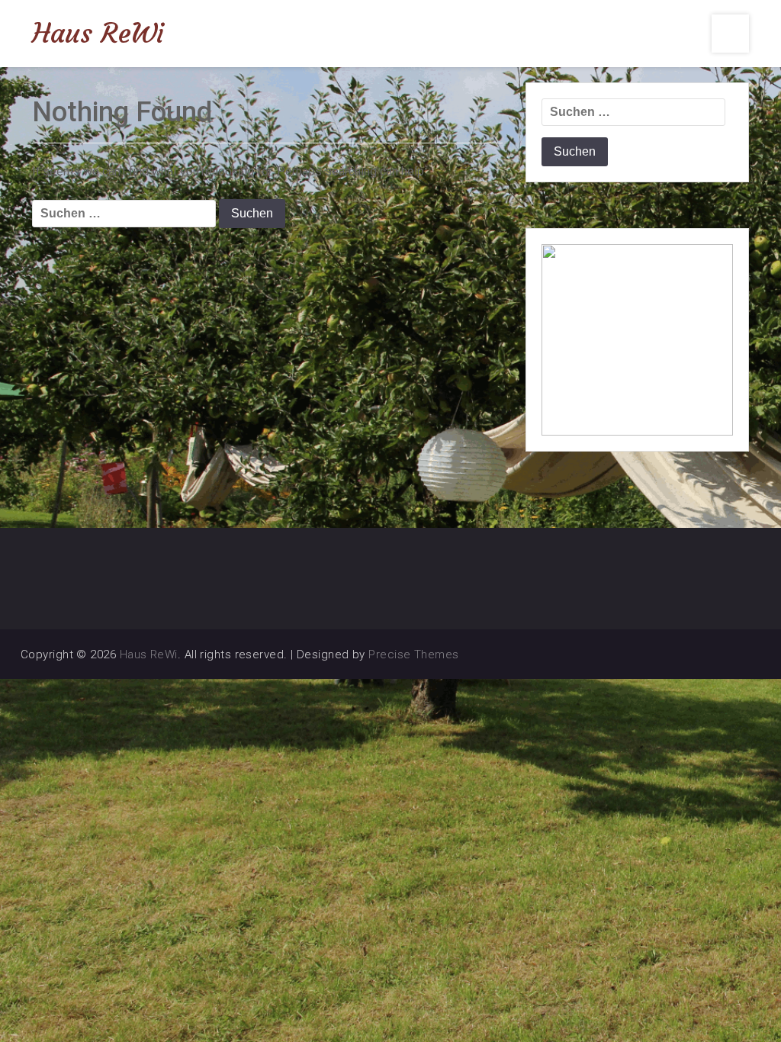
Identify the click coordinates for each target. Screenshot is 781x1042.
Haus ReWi (98, 33)
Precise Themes (413, 654)
